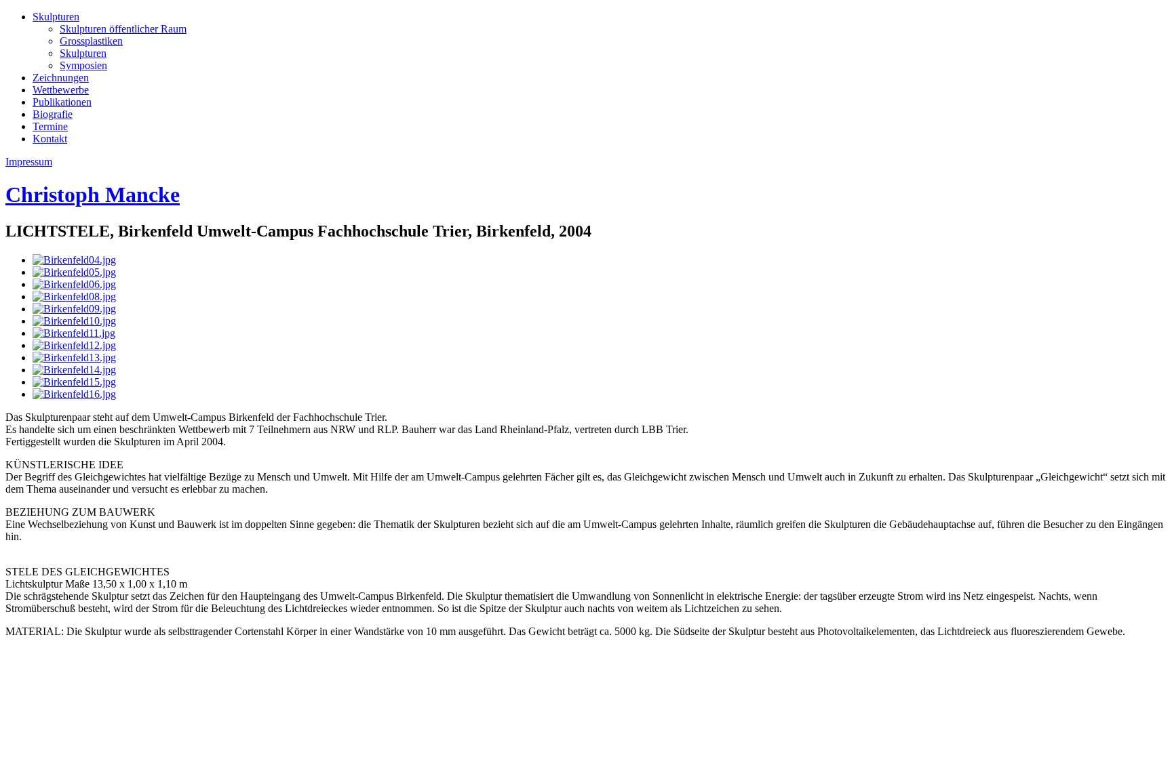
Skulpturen (56, 16)
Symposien (83, 65)
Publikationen (62, 102)
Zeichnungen (61, 77)
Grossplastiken (91, 41)
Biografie (53, 114)
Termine (50, 126)
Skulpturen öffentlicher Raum (123, 29)
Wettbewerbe (61, 90)
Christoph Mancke (92, 194)
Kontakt (50, 138)
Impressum (28, 161)
